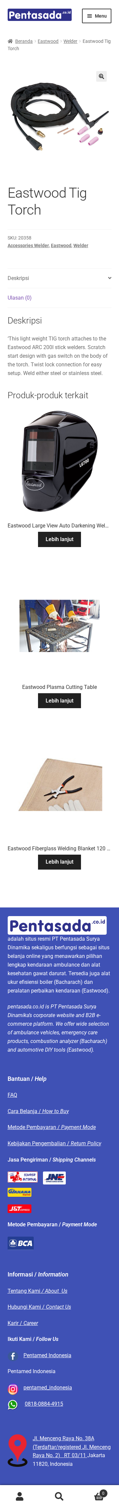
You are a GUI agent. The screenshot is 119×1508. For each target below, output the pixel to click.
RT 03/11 (75, 1455)
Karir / (23, 1323)
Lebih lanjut (59, 539)
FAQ (12, 1095)
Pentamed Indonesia (47, 1355)
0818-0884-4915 (44, 1404)
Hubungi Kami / (39, 1307)
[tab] (60, 278)
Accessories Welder (28, 245)
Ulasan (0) (20, 298)
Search (59, 1496)
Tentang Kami (37, 1291)
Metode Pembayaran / (52, 1127)
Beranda (24, 41)
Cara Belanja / (38, 1111)
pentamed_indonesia (47, 1387)
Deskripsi (18, 278)
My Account (20, 1496)
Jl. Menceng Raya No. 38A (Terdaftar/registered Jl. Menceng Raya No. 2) (72, 1447)
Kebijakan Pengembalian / (54, 1143)
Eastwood (48, 41)
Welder (70, 41)
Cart (91, 1491)
